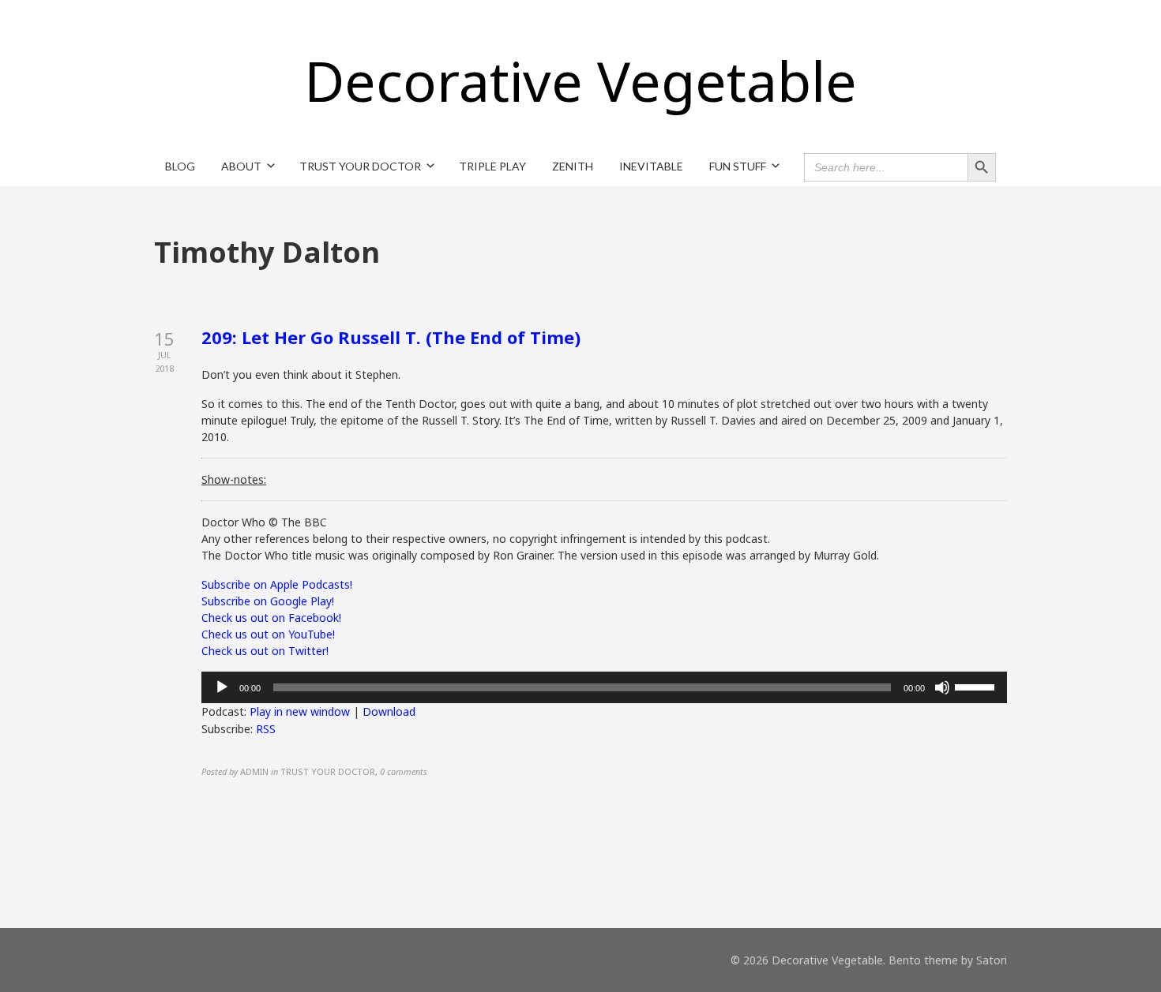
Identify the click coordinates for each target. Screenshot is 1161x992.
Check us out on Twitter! (265, 650)
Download (389, 711)
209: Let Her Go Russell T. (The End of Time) (390, 337)
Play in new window (300, 711)
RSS (266, 728)
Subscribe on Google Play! (267, 600)
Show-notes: (233, 479)
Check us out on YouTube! (268, 634)
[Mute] (942, 687)
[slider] (977, 686)
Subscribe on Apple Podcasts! (276, 584)
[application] (604, 687)
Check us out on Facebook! (271, 617)
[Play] (222, 687)
